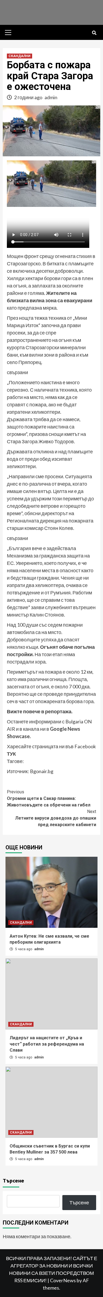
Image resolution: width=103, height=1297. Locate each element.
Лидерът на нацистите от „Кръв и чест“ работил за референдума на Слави (47, 1044)
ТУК (11, 754)
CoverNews (63, 1280)
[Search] (94, 33)
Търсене (13, 1180)
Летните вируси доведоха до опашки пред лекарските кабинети (55, 818)
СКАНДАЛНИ (19, 56)
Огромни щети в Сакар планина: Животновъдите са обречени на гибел (48, 798)
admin (50, 97)
